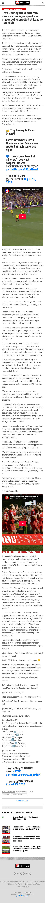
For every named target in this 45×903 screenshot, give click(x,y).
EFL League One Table (37, 881)
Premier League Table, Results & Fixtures (14, 881)
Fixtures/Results (23, 887)
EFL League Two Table (14, 884)
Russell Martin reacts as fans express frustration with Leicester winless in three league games (27, 848)
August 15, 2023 (15, 784)
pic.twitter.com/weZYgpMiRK (23, 774)
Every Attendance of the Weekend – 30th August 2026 (26, 818)
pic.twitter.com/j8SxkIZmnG (22, 169)
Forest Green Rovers (19, 795)
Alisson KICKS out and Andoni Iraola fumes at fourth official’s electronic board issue (26, 839)
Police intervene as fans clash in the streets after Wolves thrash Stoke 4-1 (27, 828)
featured (6, 795)
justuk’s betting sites (22, 896)
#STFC (17, 771)
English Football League (24, 792)
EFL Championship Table (32, 884)
